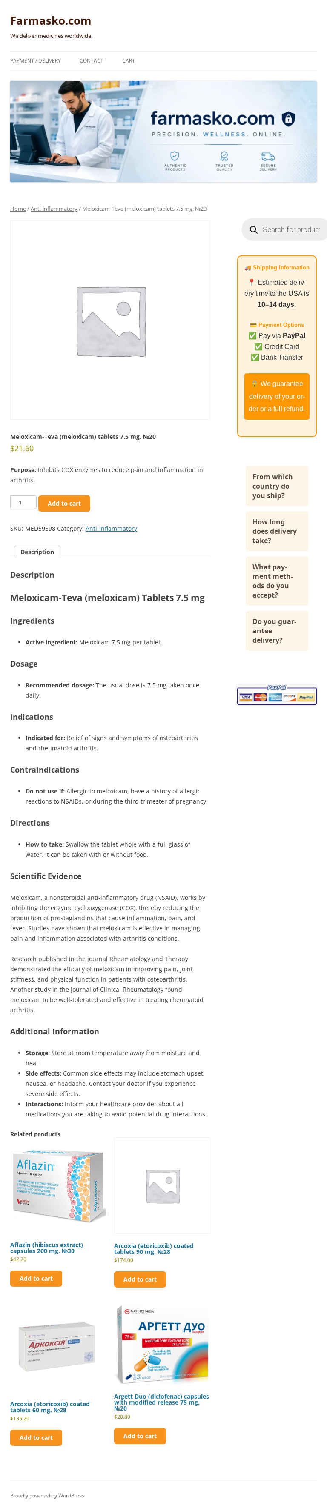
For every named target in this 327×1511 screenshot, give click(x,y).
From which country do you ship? (272, 486)
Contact (91, 60)
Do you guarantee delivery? (274, 631)
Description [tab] (37, 552)
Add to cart (64, 503)
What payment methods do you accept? (272, 581)
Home (18, 208)
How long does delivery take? (274, 531)
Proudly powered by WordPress (47, 1495)
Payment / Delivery (35, 60)
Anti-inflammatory (54, 208)
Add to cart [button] (36, 1278)
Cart (128, 60)
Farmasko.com (51, 20)
